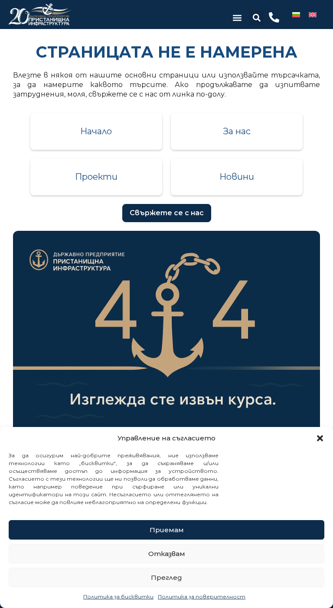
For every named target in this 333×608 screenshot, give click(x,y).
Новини (236, 176)
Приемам (167, 530)
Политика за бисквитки (118, 596)
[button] (320, 438)
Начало (96, 131)
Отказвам (166, 554)
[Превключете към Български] (296, 14)
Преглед (166, 577)
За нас (237, 131)
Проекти (96, 176)
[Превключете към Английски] (312, 14)
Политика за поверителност (201, 596)
